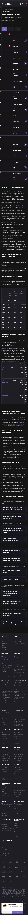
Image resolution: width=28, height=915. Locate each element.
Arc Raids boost (18, 736)
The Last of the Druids (19, 778)
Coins (2, 847)
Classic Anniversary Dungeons (19, 688)
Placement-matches (19, 719)
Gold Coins (4, 716)
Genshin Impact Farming (7, 828)
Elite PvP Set (16, 69)
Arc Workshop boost (19, 738)
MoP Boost (16, 657)
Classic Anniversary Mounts (19, 698)
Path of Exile (4, 767)
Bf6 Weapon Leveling (19, 754)
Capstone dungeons (6, 756)
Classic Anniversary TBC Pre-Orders (20, 695)
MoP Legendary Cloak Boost (19, 673)
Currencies (4, 771)
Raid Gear (16, 127)
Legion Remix (4, 673)
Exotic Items (4, 811)
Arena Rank (4, 849)
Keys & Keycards (5, 795)
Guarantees (4, 643)
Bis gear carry (4, 760)
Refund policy (17, 641)
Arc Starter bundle (18, 741)
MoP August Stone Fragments (18, 676)
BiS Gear (15, 116)
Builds (2, 720)
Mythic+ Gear (16, 58)
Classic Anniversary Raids (19, 692)
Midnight (3, 671)
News (2, 641)
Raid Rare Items (17, 81)
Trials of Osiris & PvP (6, 806)
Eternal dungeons (5, 754)
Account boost (18, 785)
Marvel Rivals (17, 712)
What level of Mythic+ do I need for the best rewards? (14, 559)
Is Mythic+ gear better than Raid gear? (14, 551)
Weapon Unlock (5, 853)
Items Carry (4, 776)
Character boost (5, 769)
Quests (3, 791)
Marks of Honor (17, 173)
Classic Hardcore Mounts (7, 702)
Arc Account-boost (19, 734)
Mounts (16, 813)
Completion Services (6, 832)
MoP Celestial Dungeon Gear (20, 667)
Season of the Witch (6, 804)
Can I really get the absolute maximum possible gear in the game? (14, 530)
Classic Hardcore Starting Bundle (5, 688)
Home (2, 639)
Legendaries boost (6, 758)
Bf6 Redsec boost (18, 758)
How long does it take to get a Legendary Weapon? (14, 602)
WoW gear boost (20, 205)
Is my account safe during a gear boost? (14, 614)
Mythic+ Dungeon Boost (7, 663)
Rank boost (17, 715)
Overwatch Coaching (19, 790)
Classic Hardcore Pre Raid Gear (6, 692)
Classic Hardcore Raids (7, 700)
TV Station (16, 836)
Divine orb (16, 771)
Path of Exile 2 (17, 767)
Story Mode (4, 845)
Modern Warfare (5, 738)
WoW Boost (4, 657)
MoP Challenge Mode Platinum (19, 670)
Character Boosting (6, 722)
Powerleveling (4, 718)
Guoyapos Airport (18, 831)
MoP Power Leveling (19, 659)
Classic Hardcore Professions (5, 695)
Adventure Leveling (6, 822)
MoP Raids (16, 664)
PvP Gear (15, 46)
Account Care (4, 824)
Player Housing (5, 675)
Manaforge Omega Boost (6, 660)
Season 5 (3, 732)
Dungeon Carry (5, 752)
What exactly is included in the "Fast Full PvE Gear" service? (14, 509)
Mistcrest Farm (17, 150)
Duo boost (16, 796)
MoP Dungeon (17, 662)
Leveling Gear (4, 787)
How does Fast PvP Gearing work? (14, 571)
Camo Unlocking (5, 734)
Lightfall (3, 808)
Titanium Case (17, 834)
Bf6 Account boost (18, 752)
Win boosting (17, 794)
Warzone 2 (4, 741)
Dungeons (4, 724)
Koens (15, 829)
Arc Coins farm (17, 743)
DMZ (2, 743)
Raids (2, 789)
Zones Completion (6, 830)
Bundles (3, 797)
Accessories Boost (18, 717)
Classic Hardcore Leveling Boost (5, 685)
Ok (18, 912)
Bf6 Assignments (18, 756)
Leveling (11, 191)
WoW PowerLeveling (6, 665)
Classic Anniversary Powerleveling (19, 685)
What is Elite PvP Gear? (14, 579)
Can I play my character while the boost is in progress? (14, 623)
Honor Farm (16, 162)
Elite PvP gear (20, 422)
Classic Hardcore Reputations (5, 705)
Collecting (4, 826)
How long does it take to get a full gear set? (14, 517)
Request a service (6, 649)
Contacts (3, 647)
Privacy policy (17, 639)
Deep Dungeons (18, 806)
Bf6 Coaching (17, 760)
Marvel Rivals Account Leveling (19, 722)
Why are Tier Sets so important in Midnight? (14, 539)
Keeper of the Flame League (6, 779)
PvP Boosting (4, 669)
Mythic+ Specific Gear (19, 139)
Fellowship (4, 749)
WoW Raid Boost (5, 667)
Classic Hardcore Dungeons (5, 698)
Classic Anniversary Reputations (19, 701)
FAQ (2, 645)
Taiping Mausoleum (6, 855)
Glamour (16, 815)
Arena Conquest (17, 104)
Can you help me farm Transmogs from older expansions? (14, 593)
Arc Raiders (17, 732)
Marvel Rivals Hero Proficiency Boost (18, 725)
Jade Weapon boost (19, 792)
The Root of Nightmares (7, 815)
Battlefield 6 (17, 749)
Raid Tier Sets (17, 92)
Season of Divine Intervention (5, 713)
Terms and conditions (19, 643)
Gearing (15, 35)
